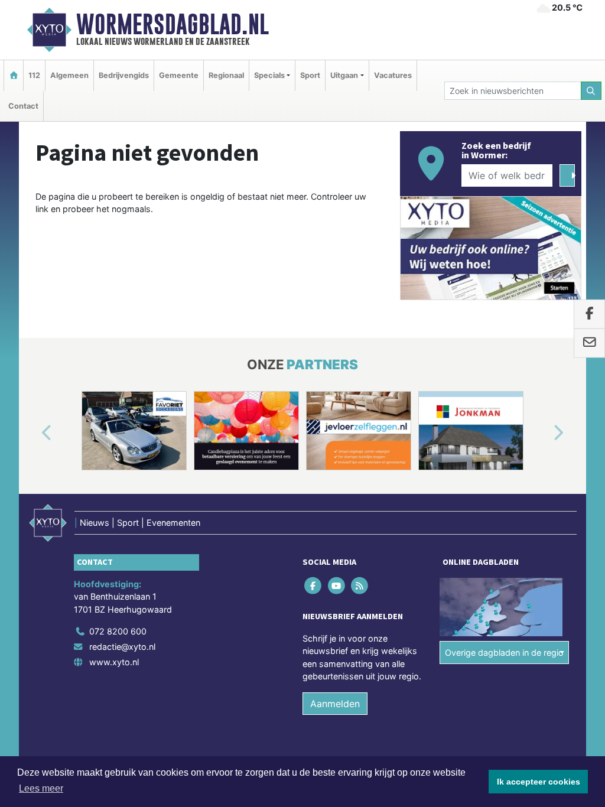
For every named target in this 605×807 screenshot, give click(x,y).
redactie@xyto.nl (122, 647)
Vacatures (393, 75)
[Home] (13, 75)
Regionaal (226, 75)
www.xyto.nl (114, 662)
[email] (589, 343)
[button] (33, 433)
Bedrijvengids (124, 75)
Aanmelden (335, 704)
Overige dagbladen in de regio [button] (504, 652)
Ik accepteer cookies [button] (538, 781)
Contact (23, 106)
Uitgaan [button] (344, 75)
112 (34, 75)
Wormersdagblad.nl (172, 24)
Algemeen (69, 75)
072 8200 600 (118, 631)
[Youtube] (337, 585)
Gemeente (179, 75)
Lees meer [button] (41, 788)
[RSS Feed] (360, 585)
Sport (310, 75)
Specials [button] (269, 75)
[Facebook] (314, 585)
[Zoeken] (591, 91)
